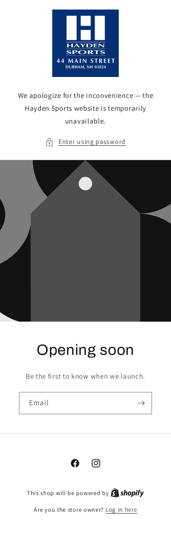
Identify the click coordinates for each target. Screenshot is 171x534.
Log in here (121, 509)
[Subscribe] (141, 403)
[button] (85, 142)
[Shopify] (127, 493)
